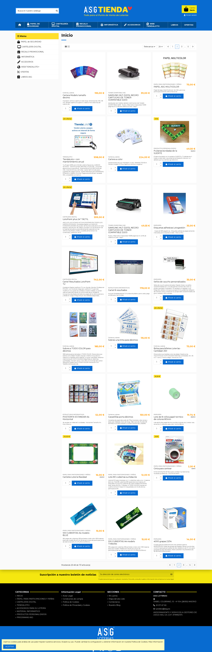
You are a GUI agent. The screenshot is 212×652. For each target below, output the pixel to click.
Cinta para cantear (163, 468)
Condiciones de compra (73, 599)
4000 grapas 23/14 (163, 541)
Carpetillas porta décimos (120, 417)
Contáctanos (114, 602)
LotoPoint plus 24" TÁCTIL (75, 219)
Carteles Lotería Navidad (75, 477)
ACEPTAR (9, 646)
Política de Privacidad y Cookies (76, 605)
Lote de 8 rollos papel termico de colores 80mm (168, 418)
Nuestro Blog (114, 605)
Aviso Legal (68, 596)
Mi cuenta (113, 596)
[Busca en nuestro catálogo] (56, 11)
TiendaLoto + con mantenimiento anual (73, 160)
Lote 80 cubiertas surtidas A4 (122, 477)
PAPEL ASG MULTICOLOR (166, 87)
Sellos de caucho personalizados (170, 282)
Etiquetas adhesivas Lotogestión (169, 228)
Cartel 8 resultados (117, 290)
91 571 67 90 (161, 605)
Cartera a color (115, 159)
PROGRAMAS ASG (25, 617)
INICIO (20, 596)
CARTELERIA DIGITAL (26, 602)
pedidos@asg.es (163, 609)
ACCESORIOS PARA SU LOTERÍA (31, 608)
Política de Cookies (71, 602)
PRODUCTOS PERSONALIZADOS (31, 614)
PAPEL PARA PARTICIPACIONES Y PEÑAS (35, 599)
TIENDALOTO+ (23, 605)
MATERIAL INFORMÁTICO (28, 611)
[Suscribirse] (171, 574)
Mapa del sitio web (117, 599)
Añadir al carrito (83, 108)
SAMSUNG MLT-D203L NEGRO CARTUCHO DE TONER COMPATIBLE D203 (123, 97)
